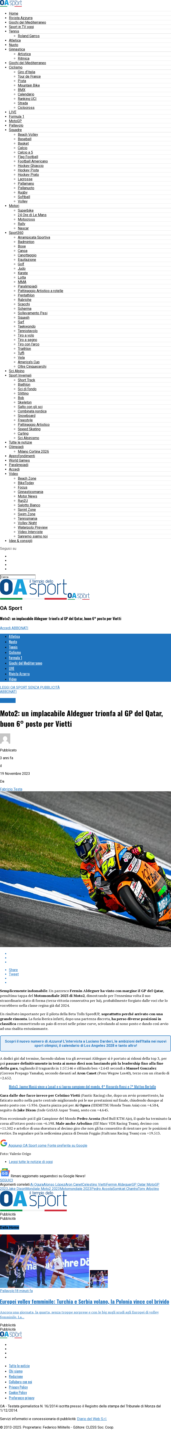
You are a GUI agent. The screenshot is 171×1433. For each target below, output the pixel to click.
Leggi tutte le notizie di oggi (31, 1162)
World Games (19, 460)
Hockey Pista (28, 170)
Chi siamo (15, 1371)
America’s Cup (29, 362)
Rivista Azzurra (21, 18)
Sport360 (16, 233)
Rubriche (24, 300)
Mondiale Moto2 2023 (42, 1189)
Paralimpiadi (27, 286)
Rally (21, 224)
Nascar (23, 228)
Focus (22, 487)
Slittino (23, 393)
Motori (14, 206)
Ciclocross (26, 108)
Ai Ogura (36, 1184)
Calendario (26, 94)
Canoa (22, 251)
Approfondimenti (22, 456)
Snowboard (26, 416)
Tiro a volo (26, 335)
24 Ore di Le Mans (32, 215)
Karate (23, 273)
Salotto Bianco (29, 505)
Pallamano (26, 183)
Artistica (24, 54)
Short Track (26, 380)
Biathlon (24, 384)
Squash (23, 317)
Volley (23, 201)
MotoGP (15, 121)
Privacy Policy (18, 1387)
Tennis (14, 31)
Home (13, 13)
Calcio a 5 (25, 152)
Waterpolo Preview (33, 527)
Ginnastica (17, 49)
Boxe (22, 246)
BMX (21, 90)
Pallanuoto (26, 188)
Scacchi (24, 304)
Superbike (26, 210)
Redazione (16, 1376)
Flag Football (28, 157)
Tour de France (29, 76)
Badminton (26, 242)
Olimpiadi (16, 447)
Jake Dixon (16, 1189)
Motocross (26, 219)
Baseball (24, 139)
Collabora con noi (20, 1381)
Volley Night (27, 523)
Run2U (23, 501)
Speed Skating (29, 429)
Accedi (14, 469)
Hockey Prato (28, 175)
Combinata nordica (32, 411)
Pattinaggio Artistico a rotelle (40, 291)
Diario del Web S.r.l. (92, 1419)
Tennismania (27, 518)
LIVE (12, 112)
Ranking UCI (27, 99)
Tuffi (21, 353)
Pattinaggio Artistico (34, 424)
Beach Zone (27, 478)
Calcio (22, 148)
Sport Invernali (20, 375)
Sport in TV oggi (21, 27)
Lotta (22, 277)
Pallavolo (16, 125)
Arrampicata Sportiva (34, 237)
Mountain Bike (29, 85)
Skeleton (25, 402)
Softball (24, 197)
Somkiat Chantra (125, 1189)
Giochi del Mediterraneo (27, 22)
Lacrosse (25, 179)
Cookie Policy (18, 1392)
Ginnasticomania (30, 492)
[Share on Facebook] (90, 954)
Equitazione (27, 260)
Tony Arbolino (148, 1189)
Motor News (27, 496)
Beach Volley (28, 134)
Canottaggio (27, 255)
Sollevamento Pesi (32, 313)
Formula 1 (16, 116)
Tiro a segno (27, 340)
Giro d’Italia (26, 72)
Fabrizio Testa (11, 789)
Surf (21, 322)
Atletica (15, 40)
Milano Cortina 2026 (33, 451)
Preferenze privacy (21, 1398)
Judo (22, 268)
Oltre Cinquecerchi (32, 366)
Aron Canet (73, 1184)
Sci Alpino (16, 371)
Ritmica (23, 58)
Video (13, 474)
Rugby (23, 192)
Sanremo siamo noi (33, 536)
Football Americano (33, 161)
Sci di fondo (27, 389)
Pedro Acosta (102, 1189)
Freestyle (25, 420)
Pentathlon (26, 295)
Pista (22, 81)
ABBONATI (20, 628)
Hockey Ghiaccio (31, 166)
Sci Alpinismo (28, 438)
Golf (21, 264)
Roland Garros (29, 36)
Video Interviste (30, 532)
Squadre (15, 130)
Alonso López (54, 1184)
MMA (22, 282)
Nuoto (13, 45)
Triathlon (24, 349)
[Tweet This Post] (90, 958)
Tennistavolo (28, 331)
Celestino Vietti (94, 1184)
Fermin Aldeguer (119, 1184)
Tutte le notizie (20, 442)
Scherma (24, 308)
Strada (23, 103)
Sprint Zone (27, 509)
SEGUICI (6, 1180)
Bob (21, 398)
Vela (21, 357)
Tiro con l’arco (28, 344)
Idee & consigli (20, 541)
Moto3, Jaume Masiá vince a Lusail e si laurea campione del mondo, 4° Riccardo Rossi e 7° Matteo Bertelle (82, 1086)
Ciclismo (15, 67)
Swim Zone (26, 514)
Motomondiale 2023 (75, 1189)
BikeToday (26, 483)
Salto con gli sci (30, 407)
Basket (23, 143)
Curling (23, 433)
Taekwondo (27, 326)
